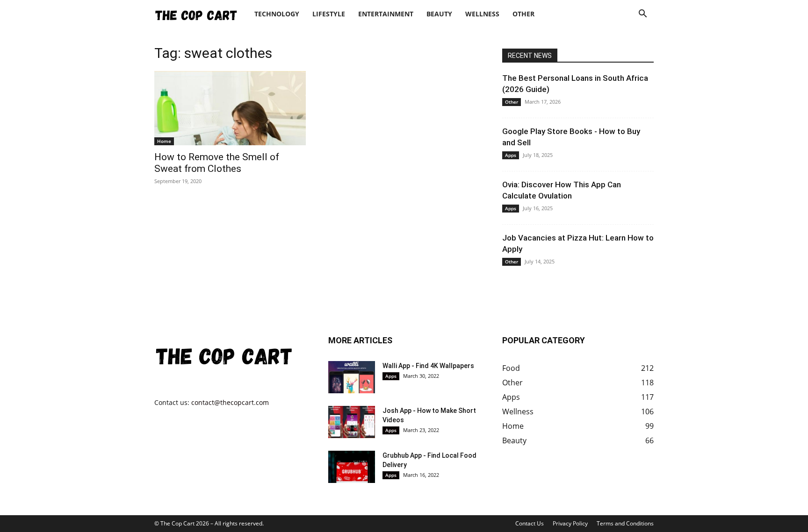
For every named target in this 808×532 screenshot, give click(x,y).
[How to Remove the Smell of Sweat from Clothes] (230, 108)
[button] (642, 14)
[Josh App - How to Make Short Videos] (351, 422)
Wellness (482, 13)
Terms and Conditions (625, 523)
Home (164, 141)
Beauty (439, 13)
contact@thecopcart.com (230, 402)
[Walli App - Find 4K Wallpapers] (351, 377)
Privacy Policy (570, 523)
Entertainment (385, 13)
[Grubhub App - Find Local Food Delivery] (351, 467)
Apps (510, 155)
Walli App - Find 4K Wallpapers (428, 365)
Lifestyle (328, 13)
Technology (276, 13)
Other (523, 13)
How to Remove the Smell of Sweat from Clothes (216, 162)
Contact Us (529, 523)
